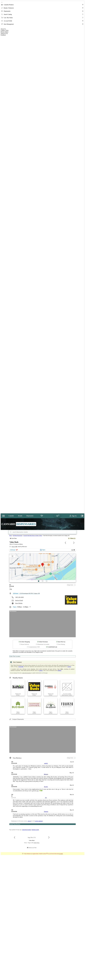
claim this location (26, 673)
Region (14, 546)
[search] (10, 532)
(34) (11, 587)
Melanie (46, 774)
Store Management (9, 24)
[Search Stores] (41, 516)
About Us (3, 29)
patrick (46, 763)
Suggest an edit (35, 829)
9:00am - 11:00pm (20, 607)
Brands (20, 515)
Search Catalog (8, 14)
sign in (29, 821)
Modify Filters (36, 842)
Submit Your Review (14, 824)
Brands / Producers (9, 8)
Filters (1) (72, 538)
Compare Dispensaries (18, 719)
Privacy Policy (4, 32)
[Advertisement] (42, 624)
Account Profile (8, 21)
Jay (46, 797)
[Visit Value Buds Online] (71, 604)
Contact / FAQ (4, 30)
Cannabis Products (9, 4)
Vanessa (46, 811)
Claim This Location (14, 656)
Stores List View (33, 847)
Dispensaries (7, 11)
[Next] (49, 837)
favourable (20, 666)
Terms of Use (4, 33)
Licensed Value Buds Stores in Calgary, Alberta (32, 535)
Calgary (69, 666)
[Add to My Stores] (12, 556)
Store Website (18, 603)
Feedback (3, 35)
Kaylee (46, 786)
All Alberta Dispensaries (17, 535)
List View (14, 538)
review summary (39, 821)
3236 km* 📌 (14, 550)
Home (10, 535)
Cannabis (11, 515)
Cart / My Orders (8, 17)
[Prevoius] (14, 837)
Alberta (59, 670)
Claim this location (26, 829)
